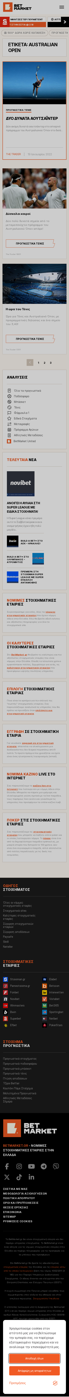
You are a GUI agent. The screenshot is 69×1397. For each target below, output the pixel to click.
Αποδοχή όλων (34, 1358)
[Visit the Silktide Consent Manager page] (55, 1383)
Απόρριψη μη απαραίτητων (34, 1370)
